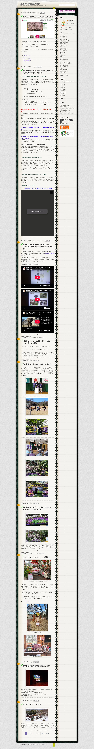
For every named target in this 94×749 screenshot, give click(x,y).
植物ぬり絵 (62, 68)
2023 (62, 87)
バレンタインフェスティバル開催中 (36, 557)
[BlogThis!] (41, 13)
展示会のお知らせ (63, 40)
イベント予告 (35, 337)
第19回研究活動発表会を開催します (36, 666)
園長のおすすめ (63, 39)
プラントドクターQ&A (64, 66)
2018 (62, 95)
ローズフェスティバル (64, 62)
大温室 (61, 46)
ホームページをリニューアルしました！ (38, 16)
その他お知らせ (41, 240)
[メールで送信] (40, 13)
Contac (67, 14)
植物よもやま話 (63, 69)
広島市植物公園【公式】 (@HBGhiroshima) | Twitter (65, 106)
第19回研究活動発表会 (26, 695)
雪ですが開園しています (32, 704)
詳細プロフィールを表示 (70, 23)
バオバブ (61, 58)
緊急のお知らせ (36, 12)
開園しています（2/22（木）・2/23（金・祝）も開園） (36, 342)
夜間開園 (61, 52)
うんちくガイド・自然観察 (65, 63)
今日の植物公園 (63, 42)
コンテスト (62, 60)
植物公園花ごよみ (63, 45)
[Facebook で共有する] (44, 13)
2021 (62, 90)
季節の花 (61, 35)
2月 (63, 84)
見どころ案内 (62, 36)
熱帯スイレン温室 (63, 65)
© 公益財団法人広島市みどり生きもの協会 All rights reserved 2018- (31, 744)
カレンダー (62, 72)
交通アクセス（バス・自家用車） (66, 27)
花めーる (61, 56)
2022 (62, 89)
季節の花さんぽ (63, 70)
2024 (62, 78)
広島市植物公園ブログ (30, 3)
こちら (26, 375)
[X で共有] (43, 13)
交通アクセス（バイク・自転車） (66, 29)
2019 (62, 93)
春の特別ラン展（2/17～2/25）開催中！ (38, 364)
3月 (63, 79)
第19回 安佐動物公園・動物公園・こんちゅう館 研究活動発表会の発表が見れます (38, 247)
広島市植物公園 (70, 20)
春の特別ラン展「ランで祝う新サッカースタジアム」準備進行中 (38, 508)
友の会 (34, 66)
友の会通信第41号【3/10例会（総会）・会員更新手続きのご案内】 (38, 72)
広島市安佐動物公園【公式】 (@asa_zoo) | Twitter (65, 111)
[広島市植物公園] (67, 11)
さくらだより (62, 49)
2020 (62, 92)
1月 (63, 85)
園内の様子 (62, 43)
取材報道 (61, 55)
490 (42, 733)
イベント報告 (35, 240)
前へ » (47, 733)
